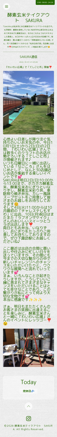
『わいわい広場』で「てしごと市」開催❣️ (28, 67)
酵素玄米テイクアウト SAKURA (28, 18)
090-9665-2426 (45, 2)
